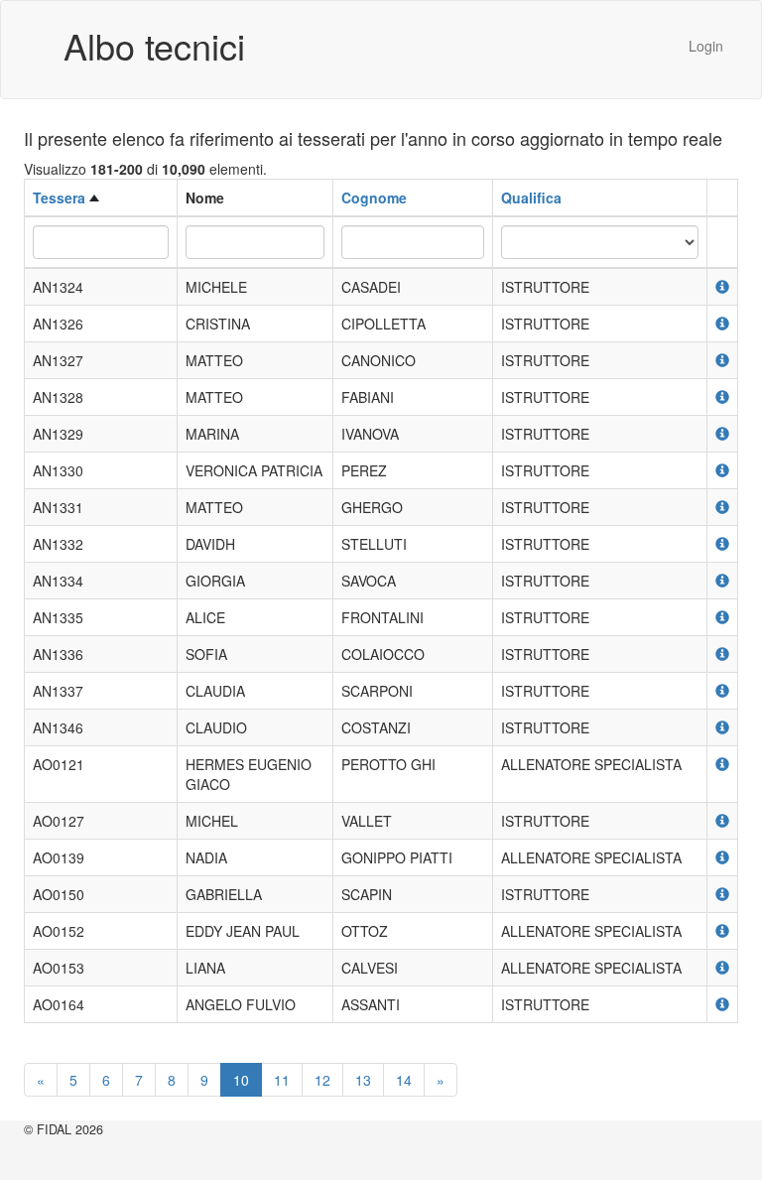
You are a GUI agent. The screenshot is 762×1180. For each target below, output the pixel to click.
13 (363, 1080)
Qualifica (531, 197)
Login (706, 46)
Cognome (374, 197)
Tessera (59, 197)
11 (282, 1080)
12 (322, 1080)
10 (241, 1080)
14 (404, 1080)
